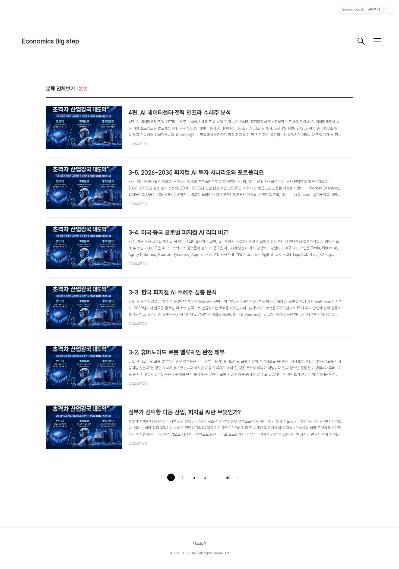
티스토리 (199, 543)
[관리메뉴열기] (389, 9)
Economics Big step (50, 41)
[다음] (237, 478)
